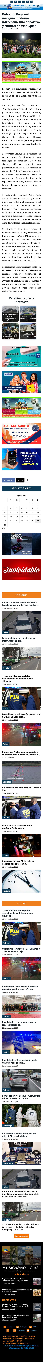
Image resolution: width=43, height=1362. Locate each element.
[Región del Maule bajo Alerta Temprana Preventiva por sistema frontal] (37, 1281)
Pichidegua (8, 1125)
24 (5, 521)
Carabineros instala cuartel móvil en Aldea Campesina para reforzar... (20, 987)
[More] (27, 480)
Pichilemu (8, 1163)
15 (32, 512)
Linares (6, 817)
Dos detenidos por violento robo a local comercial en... (19, 1023)
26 (17, 521)
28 (27, 521)
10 (5, 512)
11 (11, 512)
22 (32, 517)
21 (27, 517)
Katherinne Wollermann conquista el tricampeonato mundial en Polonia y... (20, 753)
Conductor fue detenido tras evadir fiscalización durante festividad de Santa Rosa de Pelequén (20, 1194)
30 (38, 521)
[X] (23, 2)
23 (38, 517)
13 (22, 512)
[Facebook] (11, 2)
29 (32, 521)
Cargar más (21, 1235)
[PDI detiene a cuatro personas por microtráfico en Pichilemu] (21, 1153)
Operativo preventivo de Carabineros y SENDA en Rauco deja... (21, 950)
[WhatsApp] (27, 2)
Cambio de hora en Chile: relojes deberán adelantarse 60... (18, 862)
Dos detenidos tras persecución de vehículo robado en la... (19, 1061)
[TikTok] (19, 2)
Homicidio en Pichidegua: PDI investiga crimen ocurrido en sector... (21, 1097)
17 (5, 517)
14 (27, 512)
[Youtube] (31, 2)
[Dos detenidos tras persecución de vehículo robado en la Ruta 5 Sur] (21, 1080)
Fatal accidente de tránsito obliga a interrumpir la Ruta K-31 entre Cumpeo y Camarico (20, 1227)
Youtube (33, 1330)
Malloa (5, 1187)
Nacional (6, 891)
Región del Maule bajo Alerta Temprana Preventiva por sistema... (15, 1280)
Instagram (23, 1327)
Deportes (7, 782)
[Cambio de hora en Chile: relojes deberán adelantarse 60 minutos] (21, 881)
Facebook (11, 1327)
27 (22, 521)
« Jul (3, 528)
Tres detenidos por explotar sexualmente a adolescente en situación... (17, 913)
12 (17, 512)
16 (38, 512)
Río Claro (7, 1220)
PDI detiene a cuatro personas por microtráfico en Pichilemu (19, 1134)
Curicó (6, 1052)
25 (11, 521)
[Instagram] (15, 2)
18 (11, 517)
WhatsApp (21, 1330)
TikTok (35, 1327)
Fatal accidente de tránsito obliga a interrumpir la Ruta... (19, 639)
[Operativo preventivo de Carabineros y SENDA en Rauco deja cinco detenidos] (21, 968)
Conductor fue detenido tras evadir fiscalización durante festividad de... (20, 603)
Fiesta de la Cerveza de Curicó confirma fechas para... (17, 826)
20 (22, 517)
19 (17, 517)
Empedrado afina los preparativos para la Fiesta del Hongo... (17, 1291)
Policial (6, 943)
